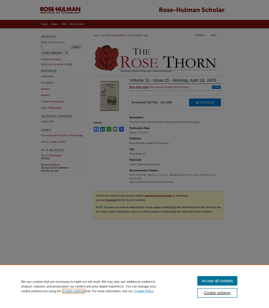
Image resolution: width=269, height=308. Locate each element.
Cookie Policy (144, 291)
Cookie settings (73, 291)
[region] (134, 286)
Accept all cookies (217, 281)
